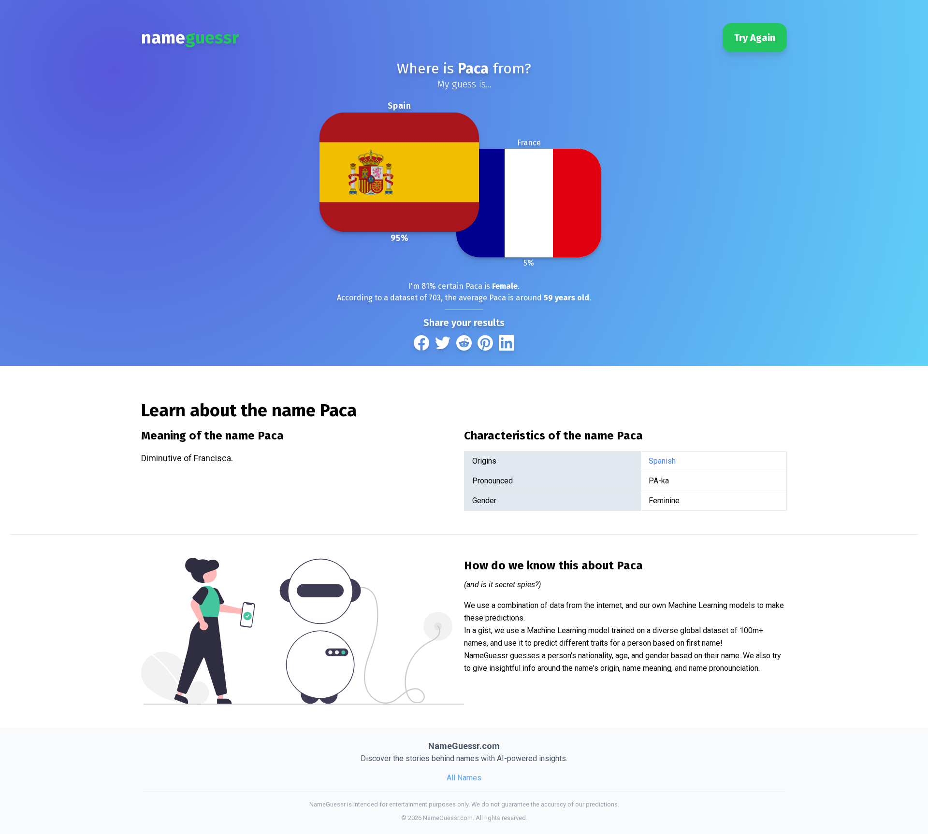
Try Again (754, 37)
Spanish (662, 461)
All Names (464, 777)
